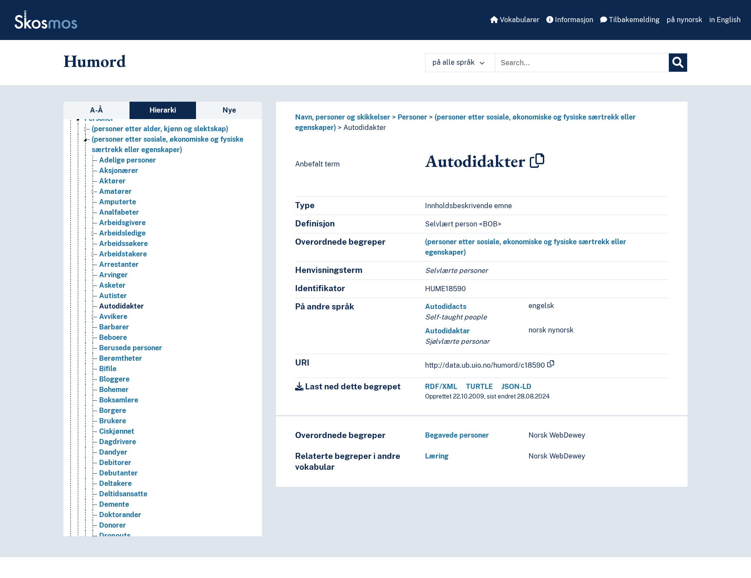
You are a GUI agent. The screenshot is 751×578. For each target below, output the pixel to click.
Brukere (112, 421)
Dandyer (113, 452)
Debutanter (118, 473)
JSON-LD (517, 386)
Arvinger (113, 275)
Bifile (107, 369)
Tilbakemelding (633, 20)
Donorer (112, 525)
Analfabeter (119, 212)
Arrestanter (119, 264)
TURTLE (479, 386)
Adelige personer (127, 160)
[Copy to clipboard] (537, 161)
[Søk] (678, 62)
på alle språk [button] (454, 62)
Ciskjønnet (116, 431)
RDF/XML (441, 386)
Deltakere (115, 483)
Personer (412, 117)
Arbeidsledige (122, 233)
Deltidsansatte (123, 494)
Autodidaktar (447, 331)
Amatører (115, 191)
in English (725, 20)
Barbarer (114, 327)
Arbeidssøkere (123, 243)
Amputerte (117, 202)
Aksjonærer (118, 170)
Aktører (112, 181)
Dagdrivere (117, 442)
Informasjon (573, 20)
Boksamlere (118, 400)
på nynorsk (684, 20)
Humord (94, 61)
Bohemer (114, 389)
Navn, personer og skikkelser (342, 117)
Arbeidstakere (123, 254)
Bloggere (114, 379)
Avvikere (113, 316)
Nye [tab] (229, 110)
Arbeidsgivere (122, 223)
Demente (114, 504)
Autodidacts (445, 306)
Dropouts (114, 535)
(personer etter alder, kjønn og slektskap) (160, 129)
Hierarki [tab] (163, 110)
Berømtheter (120, 358)
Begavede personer (457, 435)
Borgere (112, 410)
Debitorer (115, 462)
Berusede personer (130, 348)
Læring (437, 456)
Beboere (113, 337)
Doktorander (120, 515)
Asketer (112, 285)
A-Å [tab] (96, 110)
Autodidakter (121, 306)
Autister (113, 296)
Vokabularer (518, 20)
